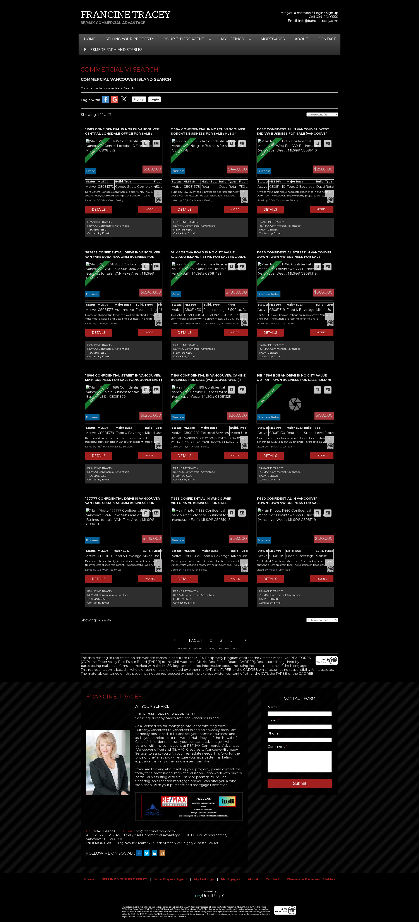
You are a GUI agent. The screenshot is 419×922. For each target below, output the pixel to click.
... (231, 640)
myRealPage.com (209, 896)
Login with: (90, 100)
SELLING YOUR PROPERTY (130, 39)
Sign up (332, 13)
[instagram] (163, 853)
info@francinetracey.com (318, 21)
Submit (299, 783)
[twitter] (148, 853)
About (301, 39)
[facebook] (140, 853)
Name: (273, 707)
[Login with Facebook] (105, 102)
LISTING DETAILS (98, 209)
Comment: (277, 746)
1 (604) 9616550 (96, 229)
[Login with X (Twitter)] (123, 102)
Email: (273, 720)
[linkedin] (156, 853)
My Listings (204, 879)
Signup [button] (139, 99)
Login (318, 13)
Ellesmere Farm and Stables (113, 50)
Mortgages (273, 39)
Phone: (273, 733)
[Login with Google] (114, 102)
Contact (327, 39)
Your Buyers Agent (170, 879)
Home (90, 39)
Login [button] (154, 99)
